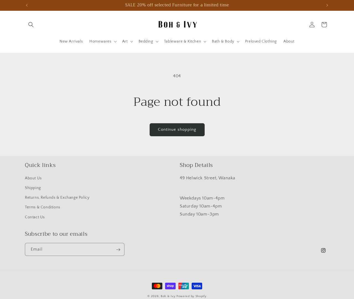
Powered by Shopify (191, 296)
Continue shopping (177, 129)
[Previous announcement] (27, 5)
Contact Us (35, 217)
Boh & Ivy (168, 296)
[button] (31, 25)
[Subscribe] (118, 249)
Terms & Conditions (42, 207)
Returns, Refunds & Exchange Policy (57, 198)
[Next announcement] (327, 5)
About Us (33, 178)
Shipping (33, 188)
